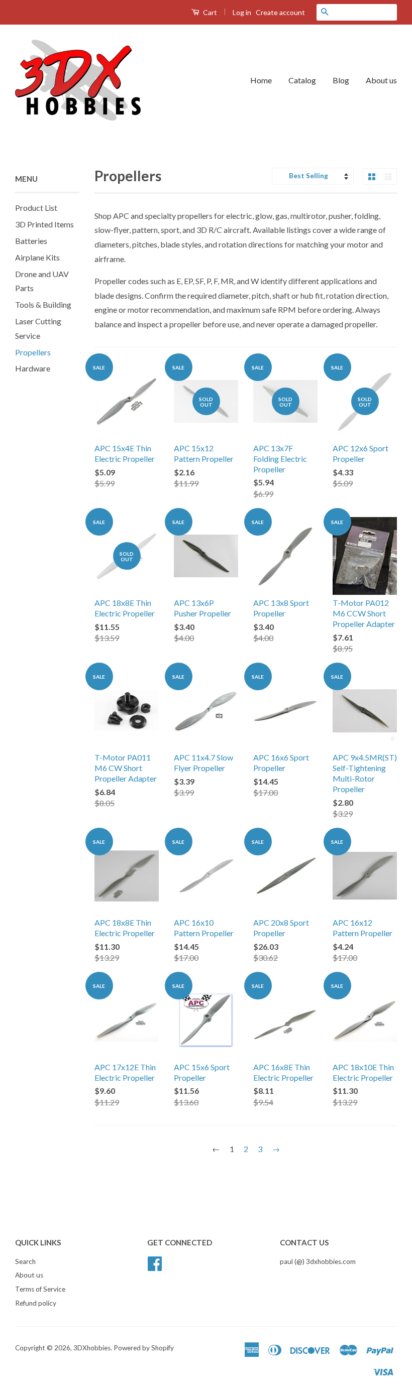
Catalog (302, 80)
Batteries (31, 240)
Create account (280, 12)
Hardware (32, 368)
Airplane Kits (37, 257)
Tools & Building (43, 304)
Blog (341, 80)
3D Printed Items (44, 224)
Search (25, 1261)
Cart (209, 12)
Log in (242, 12)
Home (261, 80)
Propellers (33, 352)
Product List (36, 207)
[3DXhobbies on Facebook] (154, 1262)
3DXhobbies (92, 1348)
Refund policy (35, 1303)
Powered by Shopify (144, 1348)
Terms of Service (40, 1289)
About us (381, 80)
